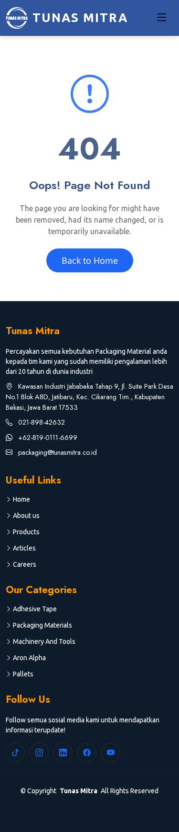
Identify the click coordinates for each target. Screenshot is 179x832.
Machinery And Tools (44, 641)
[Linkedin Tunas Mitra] (63, 752)
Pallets (23, 674)
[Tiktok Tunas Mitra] (15, 752)
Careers (24, 564)
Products (26, 531)
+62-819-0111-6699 (46, 437)
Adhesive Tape (35, 609)
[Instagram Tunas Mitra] (39, 752)
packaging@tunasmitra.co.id (56, 452)
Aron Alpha (29, 657)
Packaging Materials (42, 625)
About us (26, 515)
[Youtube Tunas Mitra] (110, 752)
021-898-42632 (40, 422)
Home (21, 499)
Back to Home (90, 260)
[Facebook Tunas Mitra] (86, 752)
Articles (24, 548)
